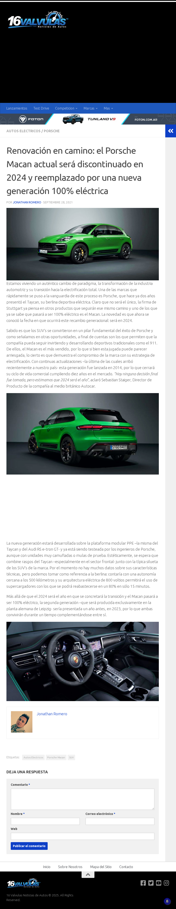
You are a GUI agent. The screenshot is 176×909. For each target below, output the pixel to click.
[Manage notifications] (167, 901)
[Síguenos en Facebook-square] (143, 883)
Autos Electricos (23, 131)
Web (14, 829)
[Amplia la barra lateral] (170, 131)
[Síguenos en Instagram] (167, 883)
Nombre (18, 814)
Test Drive (41, 108)
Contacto (126, 867)
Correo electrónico (100, 814)
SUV (71, 757)
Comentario (20, 784)
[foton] (88, 119)
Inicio (46, 867)
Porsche (52, 131)
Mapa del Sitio (101, 867)
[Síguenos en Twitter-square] (151, 883)
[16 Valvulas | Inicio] (38, 20)
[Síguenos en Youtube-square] (159, 883)
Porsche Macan (56, 757)
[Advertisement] (88, 71)
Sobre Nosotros (70, 867)
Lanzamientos (16, 108)
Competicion (64, 108)
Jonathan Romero (27, 202)
